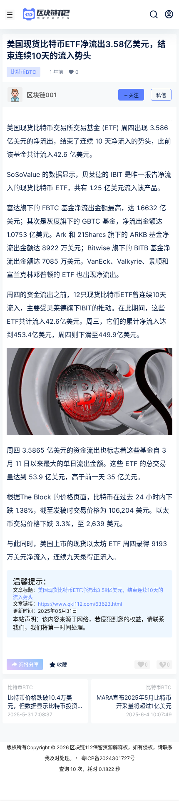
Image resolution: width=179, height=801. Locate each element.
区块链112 (81, 747)
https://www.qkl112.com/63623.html (80, 604)
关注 (134, 95)
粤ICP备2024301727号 (108, 758)
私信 (161, 95)
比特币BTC (23, 72)
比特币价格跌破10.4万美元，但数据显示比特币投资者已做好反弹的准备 (42, 705)
